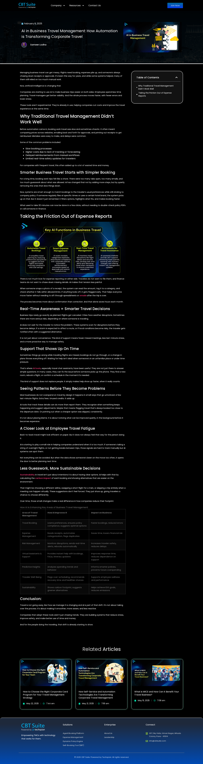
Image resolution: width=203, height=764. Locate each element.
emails (83, 295)
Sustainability (27, 474)
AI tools (37, 368)
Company (56, 5)
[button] (176, 77)
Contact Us (94, 5)
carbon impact (43, 478)
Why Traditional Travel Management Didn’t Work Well (156, 87)
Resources (75, 5)
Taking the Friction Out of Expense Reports (155, 94)
